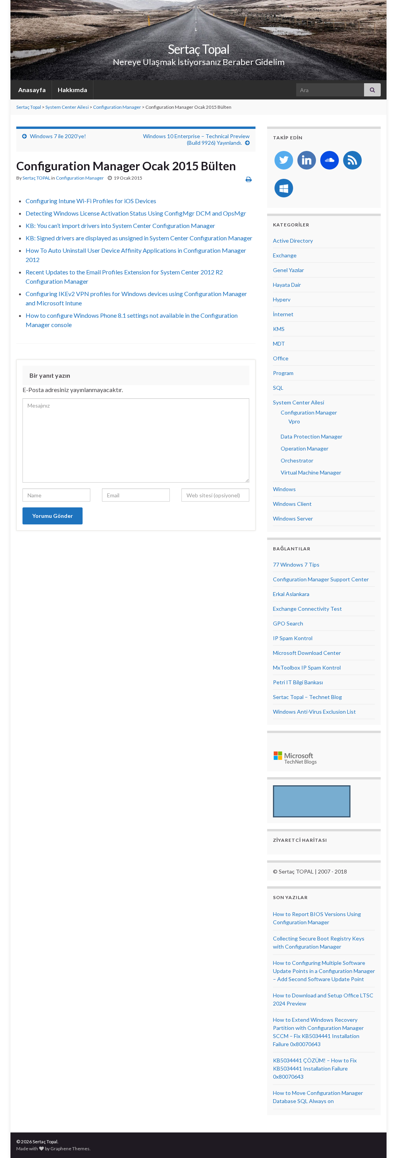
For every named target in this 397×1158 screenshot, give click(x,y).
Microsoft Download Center (307, 652)
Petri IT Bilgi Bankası (298, 682)
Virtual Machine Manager (311, 472)
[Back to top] (379, 1140)
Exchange (285, 255)
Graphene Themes (70, 1148)
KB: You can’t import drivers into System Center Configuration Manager (120, 225)
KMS (279, 328)
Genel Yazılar (288, 270)
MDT (279, 343)
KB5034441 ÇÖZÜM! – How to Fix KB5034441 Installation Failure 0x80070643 (315, 1068)
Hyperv (281, 299)
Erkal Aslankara (291, 594)
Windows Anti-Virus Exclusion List (314, 711)
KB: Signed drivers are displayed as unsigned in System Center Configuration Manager (139, 238)
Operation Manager (304, 448)
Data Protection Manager (311, 436)
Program (283, 373)
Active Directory (293, 240)
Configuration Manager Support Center (321, 579)
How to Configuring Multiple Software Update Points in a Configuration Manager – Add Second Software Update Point (324, 970)
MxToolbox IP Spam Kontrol (307, 667)
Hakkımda (72, 89)
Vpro (294, 421)
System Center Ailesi (67, 107)
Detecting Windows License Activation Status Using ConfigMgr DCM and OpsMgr (136, 213)
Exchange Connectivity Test (307, 608)
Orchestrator (297, 460)
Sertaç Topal (199, 49)
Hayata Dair (287, 284)
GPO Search (288, 623)
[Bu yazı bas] (249, 179)
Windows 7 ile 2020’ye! (58, 136)
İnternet (283, 314)
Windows (284, 489)
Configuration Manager (117, 107)
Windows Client (292, 503)
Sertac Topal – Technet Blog (307, 697)
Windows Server (293, 518)
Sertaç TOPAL (36, 178)
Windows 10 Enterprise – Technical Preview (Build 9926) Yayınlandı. (196, 139)
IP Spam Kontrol (292, 638)
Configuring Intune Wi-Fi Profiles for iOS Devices (91, 200)
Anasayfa (31, 89)
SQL (278, 387)
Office (280, 358)
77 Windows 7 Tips (296, 564)
